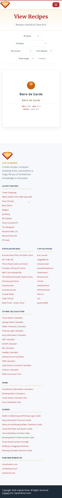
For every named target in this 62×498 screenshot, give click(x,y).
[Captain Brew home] (5, 5)
